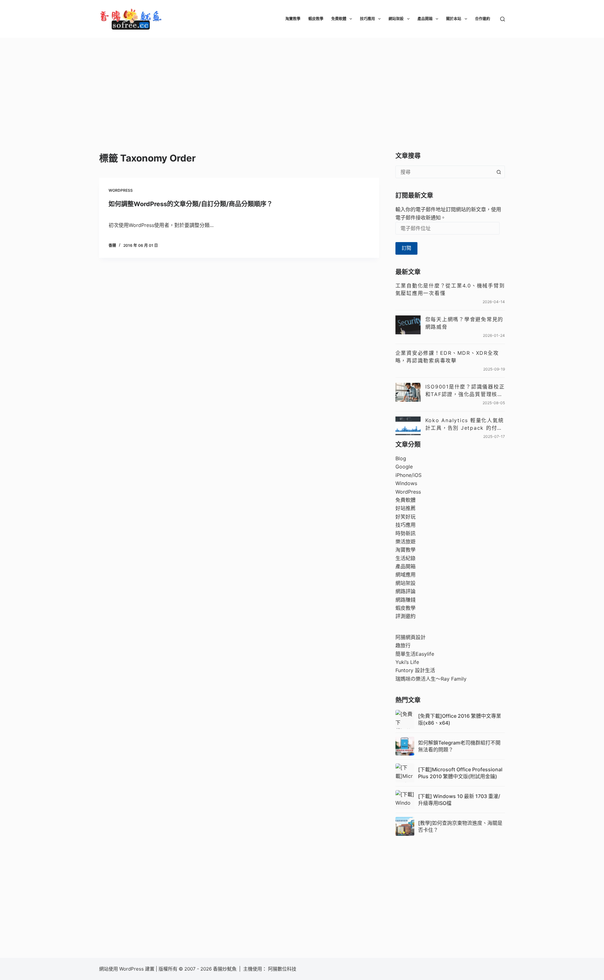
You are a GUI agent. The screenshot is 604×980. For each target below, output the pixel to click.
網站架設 (396, 18)
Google (404, 466)
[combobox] (444, 172)
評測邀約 (405, 616)
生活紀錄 (405, 558)
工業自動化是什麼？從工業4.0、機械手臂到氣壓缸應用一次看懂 (450, 289)
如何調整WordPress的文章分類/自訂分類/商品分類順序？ (191, 204)
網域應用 (405, 574)
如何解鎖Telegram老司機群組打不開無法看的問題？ (459, 746)
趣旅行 (403, 645)
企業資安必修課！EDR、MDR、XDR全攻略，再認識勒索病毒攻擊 (447, 357)
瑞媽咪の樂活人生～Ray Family (431, 679)
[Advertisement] (302, 85)
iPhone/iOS (408, 475)
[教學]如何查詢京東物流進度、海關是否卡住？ (460, 826)
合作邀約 (482, 18)
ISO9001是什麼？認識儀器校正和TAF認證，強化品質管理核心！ (465, 390)
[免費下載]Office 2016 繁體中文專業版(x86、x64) (459, 719)
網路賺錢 (405, 600)
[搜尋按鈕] (499, 172)
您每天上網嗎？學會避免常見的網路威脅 (464, 323)
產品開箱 (425, 18)
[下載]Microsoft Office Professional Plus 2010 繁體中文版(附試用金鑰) (460, 772)
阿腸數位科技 (283, 969)
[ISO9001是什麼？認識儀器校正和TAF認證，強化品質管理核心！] (408, 392)
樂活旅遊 (405, 541)
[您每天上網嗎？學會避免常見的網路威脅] (408, 324)
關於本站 (453, 18)
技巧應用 (367, 18)
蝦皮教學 (315, 18)
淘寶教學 (292, 18)
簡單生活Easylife (414, 654)
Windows (406, 483)
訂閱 (406, 248)
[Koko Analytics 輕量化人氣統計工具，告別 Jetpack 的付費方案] (408, 426)
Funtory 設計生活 (415, 670)
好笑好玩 (405, 516)
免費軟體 (338, 18)
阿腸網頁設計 (410, 637)
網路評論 (405, 591)
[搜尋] (502, 19)
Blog (400, 458)
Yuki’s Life (407, 662)
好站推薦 (405, 508)
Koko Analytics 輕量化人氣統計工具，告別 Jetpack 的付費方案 (464, 424)
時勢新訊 (405, 533)
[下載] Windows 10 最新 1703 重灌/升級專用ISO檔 (459, 799)
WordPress (121, 190)
